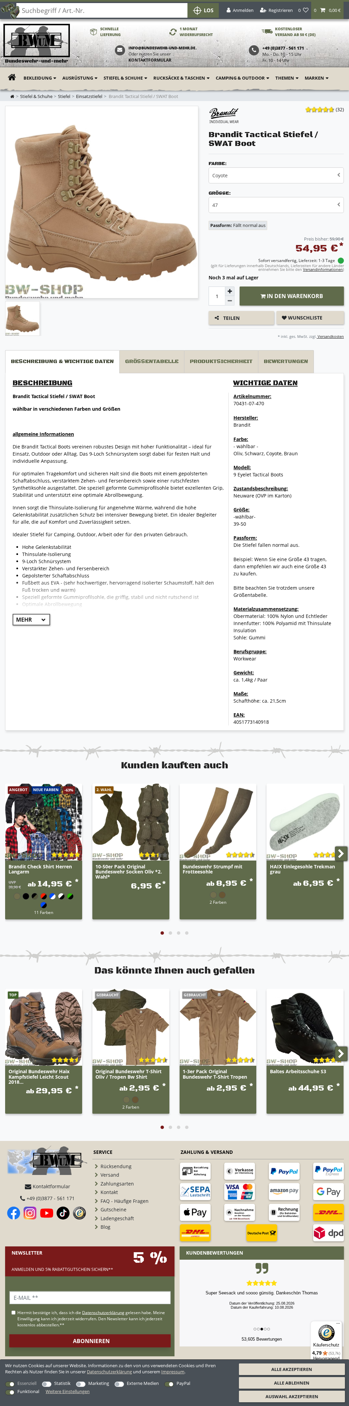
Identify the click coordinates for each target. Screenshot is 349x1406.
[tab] (62, 361)
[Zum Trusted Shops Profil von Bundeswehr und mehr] (79, 1213)
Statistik (62, 1383)
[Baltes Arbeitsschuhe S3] (305, 1027)
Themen (284, 78)
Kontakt (109, 1192)
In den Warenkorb (294, 296)
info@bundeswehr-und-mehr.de (161, 47)
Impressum (172, 1372)
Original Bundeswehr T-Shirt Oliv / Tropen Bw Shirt (128, 1074)
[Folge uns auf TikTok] (63, 1213)
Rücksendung (116, 1166)
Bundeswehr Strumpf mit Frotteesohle (212, 869)
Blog (105, 1227)
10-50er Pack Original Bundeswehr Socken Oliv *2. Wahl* (128, 872)
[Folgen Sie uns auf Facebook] (13, 1213)
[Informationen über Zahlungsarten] (195, 1171)
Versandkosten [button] (330, 336)
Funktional (28, 1391)
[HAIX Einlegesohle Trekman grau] (305, 822)
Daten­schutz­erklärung (109, 1372)
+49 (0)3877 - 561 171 (50, 1198)
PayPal (183, 1383)
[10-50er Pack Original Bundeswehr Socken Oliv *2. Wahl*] (130, 822)
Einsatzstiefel (89, 96)
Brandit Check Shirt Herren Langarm (40, 869)
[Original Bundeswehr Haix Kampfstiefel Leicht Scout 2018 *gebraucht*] (43, 1027)
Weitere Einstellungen (68, 1391)
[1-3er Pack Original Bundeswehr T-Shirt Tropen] (218, 1027)
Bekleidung (38, 78)
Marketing (98, 1383)
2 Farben (218, 902)
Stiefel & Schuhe (123, 78)
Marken (314, 78)
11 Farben (43, 912)
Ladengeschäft (117, 1218)
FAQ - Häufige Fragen (125, 1201)
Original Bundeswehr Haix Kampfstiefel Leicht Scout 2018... (39, 1076)
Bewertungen (286, 361)
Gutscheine (113, 1209)
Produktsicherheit (221, 361)
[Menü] (338, 1325)
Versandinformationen (323, 269)
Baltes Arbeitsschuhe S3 (298, 1072)
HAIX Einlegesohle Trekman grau (302, 869)
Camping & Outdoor (240, 78)
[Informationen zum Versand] (328, 1212)
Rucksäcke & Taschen (179, 78)
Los (208, 10)
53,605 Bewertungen (262, 1339)
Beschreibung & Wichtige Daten (62, 361)
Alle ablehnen (291, 1383)
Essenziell (26, 1383)
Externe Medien (143, 1383)
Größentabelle (152, 361)
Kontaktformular (149, 60)
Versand (110, 1175)
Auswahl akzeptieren (291, 1396)
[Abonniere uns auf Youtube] (46, 1213)
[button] (327, 10)
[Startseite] (36, 43)
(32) (340, 109)
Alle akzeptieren (291, 1369)
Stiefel (64, 96)
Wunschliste (304, 317)
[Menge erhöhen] (229, 291)
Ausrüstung (77, 78)
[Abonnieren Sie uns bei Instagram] (30, 1213)
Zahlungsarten (117, 1183)
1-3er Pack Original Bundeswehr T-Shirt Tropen (215, 1074)
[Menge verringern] (229, 301)
